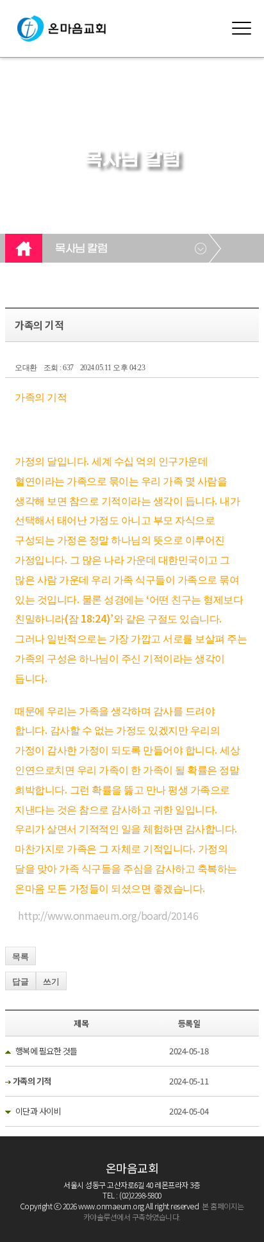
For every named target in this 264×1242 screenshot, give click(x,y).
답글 (20, 981)
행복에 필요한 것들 (46, 1051)
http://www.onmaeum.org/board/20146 (108, 915)
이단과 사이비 (38, 1111)
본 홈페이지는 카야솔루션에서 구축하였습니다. (163, 1211)
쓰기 (51, 981)
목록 (20, 956)
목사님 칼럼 (81, 249)
